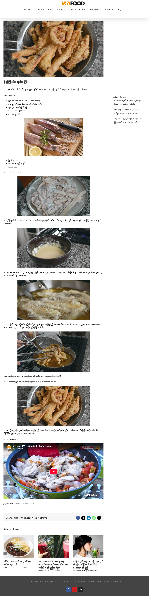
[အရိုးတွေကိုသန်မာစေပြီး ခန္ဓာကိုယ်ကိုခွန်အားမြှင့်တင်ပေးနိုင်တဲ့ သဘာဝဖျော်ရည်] (53, 536)
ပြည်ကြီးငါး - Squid (27, 504)
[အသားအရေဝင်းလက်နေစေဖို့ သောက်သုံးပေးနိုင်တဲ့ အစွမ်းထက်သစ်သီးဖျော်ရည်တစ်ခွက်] (18, 536)
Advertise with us (114, 581)
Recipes (17, 504)
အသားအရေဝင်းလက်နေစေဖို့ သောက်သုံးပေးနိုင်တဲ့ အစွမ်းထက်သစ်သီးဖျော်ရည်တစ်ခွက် (18, 564)
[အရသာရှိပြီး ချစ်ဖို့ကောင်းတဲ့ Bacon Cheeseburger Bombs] (88, 536)
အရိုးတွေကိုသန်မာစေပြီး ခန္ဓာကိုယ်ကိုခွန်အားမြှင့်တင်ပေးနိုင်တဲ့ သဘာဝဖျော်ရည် (53, 564)
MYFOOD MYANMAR (59, 581)
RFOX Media (75, 581)
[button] (119, 9)
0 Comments (22, 571)
